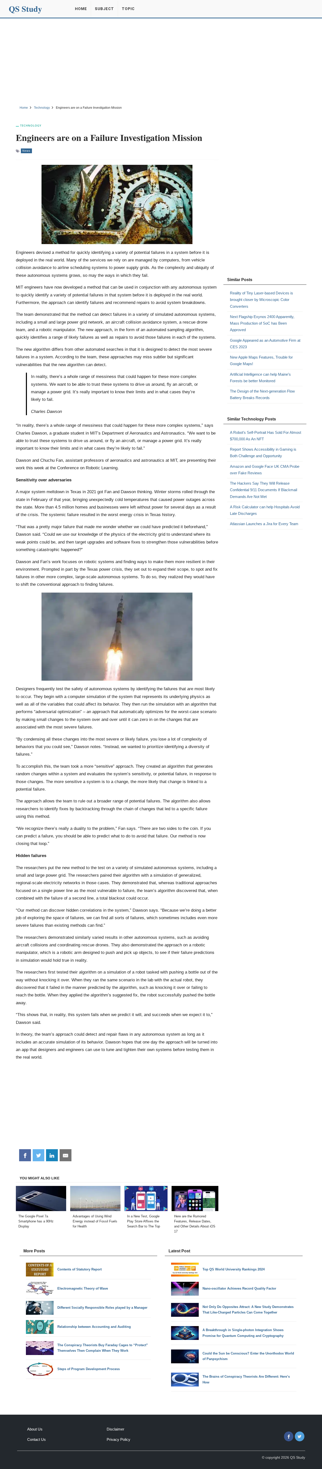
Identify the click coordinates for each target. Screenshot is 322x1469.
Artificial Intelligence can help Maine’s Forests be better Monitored (260, 377)
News (26, 150)
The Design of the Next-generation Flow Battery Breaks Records (262, 394)
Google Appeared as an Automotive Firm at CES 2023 (265, 343)
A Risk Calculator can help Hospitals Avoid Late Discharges (265, 510)
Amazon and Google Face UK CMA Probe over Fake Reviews (264, 469)
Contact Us (36, 1439)
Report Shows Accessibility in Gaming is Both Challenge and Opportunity (263, 452)
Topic (128, 9)
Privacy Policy (118, 1439)
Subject (104, 9)
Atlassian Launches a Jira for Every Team (264, 524)
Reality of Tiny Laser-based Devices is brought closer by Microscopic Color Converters (261, 299)
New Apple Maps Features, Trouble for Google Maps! (261, 360)
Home (81, 9)
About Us (35, 1429)
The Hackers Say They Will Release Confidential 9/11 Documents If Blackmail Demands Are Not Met (263, 490)
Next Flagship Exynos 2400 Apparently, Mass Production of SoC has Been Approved (262, 323)
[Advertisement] (161, 61)
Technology (31, 125)
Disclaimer (115, 1429)
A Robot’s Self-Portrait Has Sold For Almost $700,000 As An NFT (265, 435)
